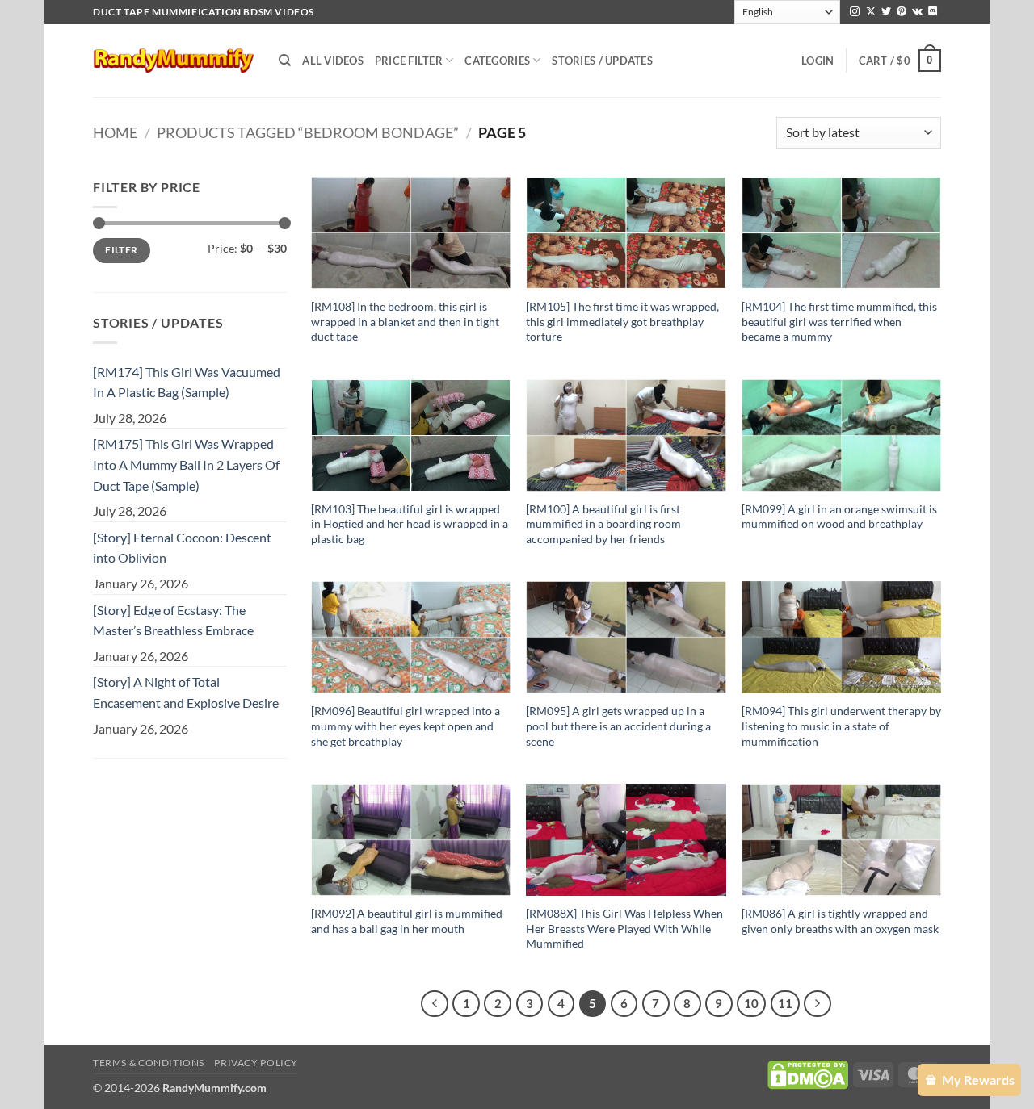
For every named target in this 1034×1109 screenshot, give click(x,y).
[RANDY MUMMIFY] (173, 60)
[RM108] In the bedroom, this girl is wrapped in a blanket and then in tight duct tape (405, 321)
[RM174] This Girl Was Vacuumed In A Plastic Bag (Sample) (186, 382)
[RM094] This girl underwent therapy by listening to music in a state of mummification (841, 725)
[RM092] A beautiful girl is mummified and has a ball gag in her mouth (406, 920)
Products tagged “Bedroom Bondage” (308, 132)
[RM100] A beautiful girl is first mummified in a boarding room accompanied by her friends (603, 524)
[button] (817, 60)
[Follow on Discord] (933, 12)
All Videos (333, 60)
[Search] (285, 60)
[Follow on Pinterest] (901, 12)
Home (115, 132)
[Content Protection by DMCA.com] (807, 1074)
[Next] (817, 1004)
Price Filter (409, 60)
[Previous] (434, 1004)
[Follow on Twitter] (886, 12)
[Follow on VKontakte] (917, 12)
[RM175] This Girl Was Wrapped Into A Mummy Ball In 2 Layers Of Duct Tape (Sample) (186, 464)
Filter (121, 250)
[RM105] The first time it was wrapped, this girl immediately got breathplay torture (622, 321)
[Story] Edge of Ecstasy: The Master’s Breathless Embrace (173, 620)
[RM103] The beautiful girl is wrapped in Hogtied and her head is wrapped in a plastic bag (409, 524)
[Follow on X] (871, 12)
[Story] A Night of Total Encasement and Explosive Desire (186, 692)
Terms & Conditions (148, 1063)
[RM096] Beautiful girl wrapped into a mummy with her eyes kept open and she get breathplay (405, 725)
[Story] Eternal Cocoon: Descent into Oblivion (182, 547)
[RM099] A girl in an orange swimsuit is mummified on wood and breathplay (839, 516)
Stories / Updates (602, 60)
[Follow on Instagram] (855, 12)
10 (751, 1003)
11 (785, 1003)
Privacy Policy (256, 1063)
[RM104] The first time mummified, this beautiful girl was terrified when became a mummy (839, 321)
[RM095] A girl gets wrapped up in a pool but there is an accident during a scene (618, 725)
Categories (497, 60)
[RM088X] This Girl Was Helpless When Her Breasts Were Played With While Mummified (624, 928)
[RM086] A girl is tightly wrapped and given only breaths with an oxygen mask (840, 920)
